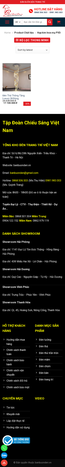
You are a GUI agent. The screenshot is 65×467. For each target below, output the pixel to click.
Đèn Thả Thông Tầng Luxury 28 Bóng (13, 97)
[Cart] (58, 22)
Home (7, 32)
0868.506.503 (40, 12)
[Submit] (49, 22)
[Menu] (7, 22)
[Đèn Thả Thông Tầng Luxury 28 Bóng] (16, 77)
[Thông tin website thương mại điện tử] (16, 438)
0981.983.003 (56, 12)
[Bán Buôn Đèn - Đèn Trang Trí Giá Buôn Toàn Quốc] (14, 10)
